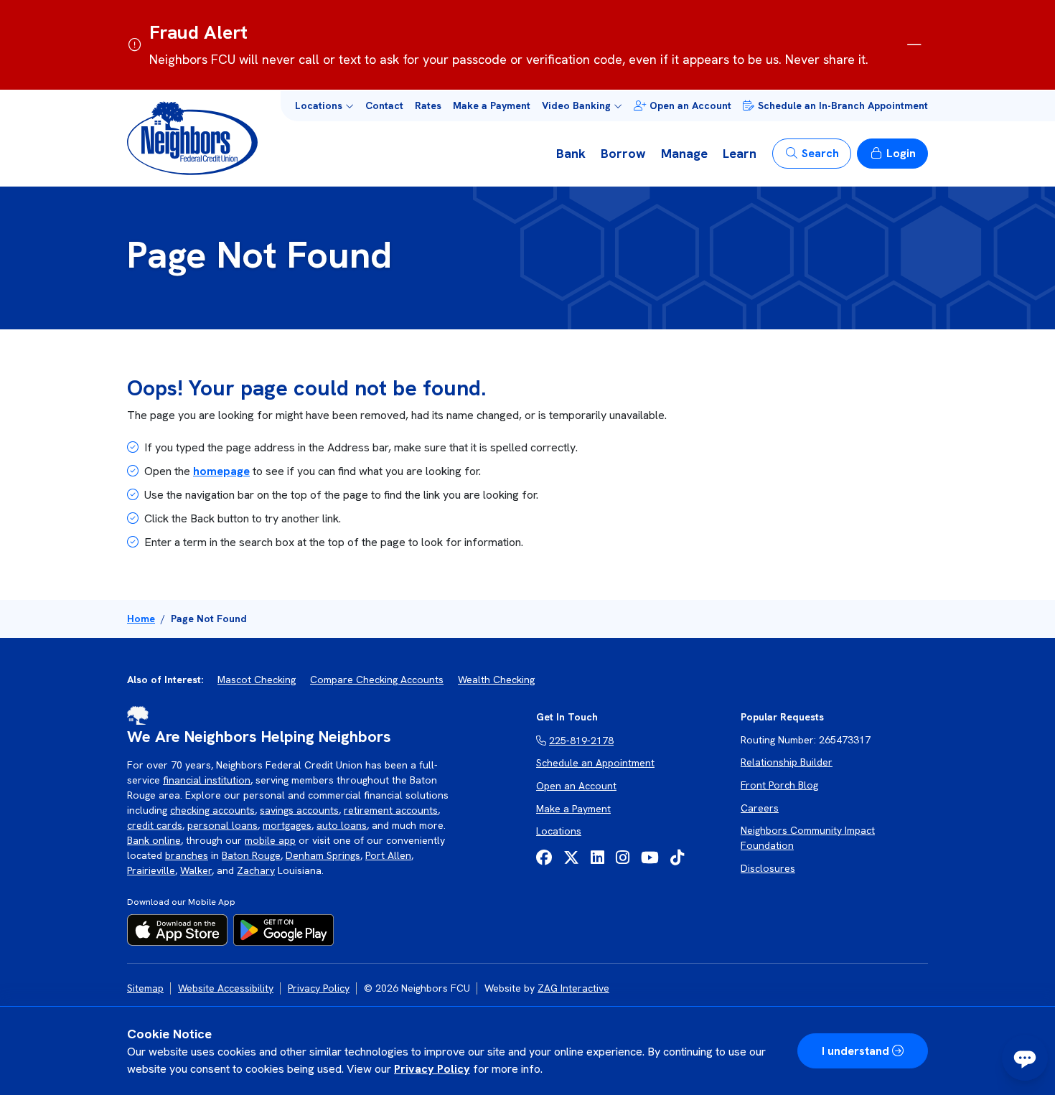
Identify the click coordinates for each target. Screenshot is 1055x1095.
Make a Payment (491, 105)
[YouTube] (650, 857)
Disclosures (768, 868)
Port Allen (388, 855)
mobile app (270, 840)
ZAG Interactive (573, 988)
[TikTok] (677, 857)
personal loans (222, 825)
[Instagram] (622, 857)
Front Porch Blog (779, 785)
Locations (558, 830)
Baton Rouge (251, 855)
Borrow (623, 153)
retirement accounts (391, 810)
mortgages (287, 825)
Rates (428, 105)
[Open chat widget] (1025, 1058)
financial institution (206, 780)
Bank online (154, 840)
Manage (684, 153)
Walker (196, 870)
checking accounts (212, 810)
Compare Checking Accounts (377, 679)
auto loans (341, 825)
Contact (384, 105)
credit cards (154, 825)
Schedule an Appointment (595, 762)
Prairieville (151, 870)
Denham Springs (323, 855)
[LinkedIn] (597, 857)
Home (141, 618)
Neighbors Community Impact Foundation (808, 838)
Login (901, 153)
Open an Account (690, 105)
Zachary (256, 870)
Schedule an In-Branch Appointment (843, 105)
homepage (221, 471)
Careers (760, 808)
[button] (324, 105)
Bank (571, 153)
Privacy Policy (432, 1068)
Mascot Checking (256, 679)
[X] (571, 857)
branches (186, 855)
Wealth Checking (496, 679)
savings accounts (299, 810)
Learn (739, 153)
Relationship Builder (787, 762)
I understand (855, 1050)
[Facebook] (544, 857)
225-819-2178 (581, 740)
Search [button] (820, 153)
